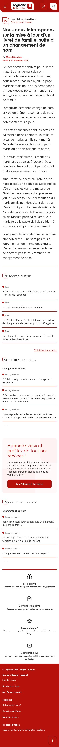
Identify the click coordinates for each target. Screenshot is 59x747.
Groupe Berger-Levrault (15, 674)
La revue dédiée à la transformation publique (23, 730)
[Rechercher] (53, 6)
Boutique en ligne (10, 686)
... (6, 425)
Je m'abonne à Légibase (29, 483)
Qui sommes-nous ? (11, 705)
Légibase (7, 699)
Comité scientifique (11, 711)
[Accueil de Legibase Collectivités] (22, 6)
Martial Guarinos (14, 57)
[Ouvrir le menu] (5, 6)
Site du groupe (9, 680)
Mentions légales (10, 717)
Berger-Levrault (14, 692)
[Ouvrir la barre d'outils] (52, 740)
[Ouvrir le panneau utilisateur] (43, 6)
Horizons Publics (11, 724)
